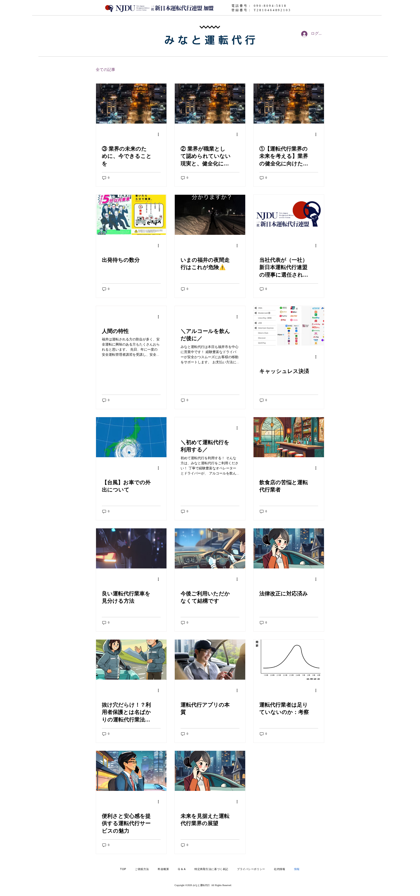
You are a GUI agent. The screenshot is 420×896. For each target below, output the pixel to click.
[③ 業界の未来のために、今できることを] (131, 104)
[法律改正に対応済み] (289, 548)
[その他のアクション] (160, 134)
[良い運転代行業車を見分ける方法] (131, 548)
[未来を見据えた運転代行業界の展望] (210, 771)
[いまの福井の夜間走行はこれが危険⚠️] (210, 215)
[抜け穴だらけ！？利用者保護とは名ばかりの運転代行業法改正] (131, 660)
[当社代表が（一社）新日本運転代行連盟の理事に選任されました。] (289, 215)
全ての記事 (105, 70)
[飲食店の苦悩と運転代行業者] (289, 437)
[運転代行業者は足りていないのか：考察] (289, 660)
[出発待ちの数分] (131, 215)
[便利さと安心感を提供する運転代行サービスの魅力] (131, 771)
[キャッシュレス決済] (289, 326)
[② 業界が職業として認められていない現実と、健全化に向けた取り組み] (210, 104)
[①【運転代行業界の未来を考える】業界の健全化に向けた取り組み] (289, 104)
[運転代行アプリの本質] (210, 660)
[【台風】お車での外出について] (131, 437)
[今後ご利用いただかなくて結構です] (210, 548)
